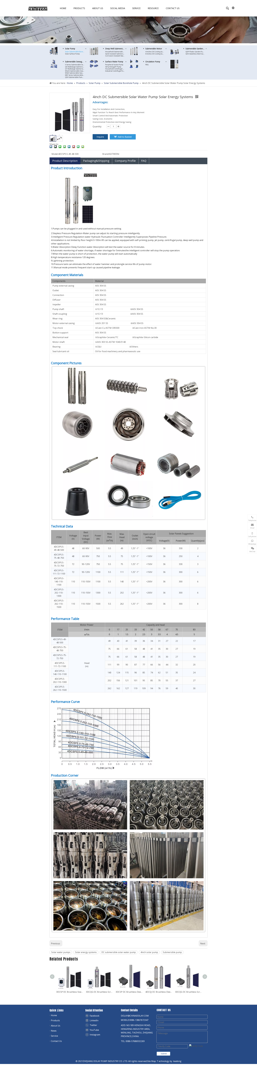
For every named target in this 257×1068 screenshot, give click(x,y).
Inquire (100, 136)
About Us (55, 1025)
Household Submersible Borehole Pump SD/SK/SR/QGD (116, 52)
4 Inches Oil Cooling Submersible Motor (156, 52)
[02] (94, 51)
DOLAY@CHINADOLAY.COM (135, 1015)
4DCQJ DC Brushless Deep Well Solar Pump (128, 991)
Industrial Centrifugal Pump (115, 71)
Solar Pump (70, 48)
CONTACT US (172, 8)
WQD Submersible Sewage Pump (76, 73)
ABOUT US (97, 8)
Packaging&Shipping (96, 161)
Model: (55, 153)
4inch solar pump (149, 952)
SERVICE (136, 8)
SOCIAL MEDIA (117, 8)
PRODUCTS (79, 8)
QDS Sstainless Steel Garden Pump (196, 54)
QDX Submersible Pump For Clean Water (76, 77)
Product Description (65, 161)
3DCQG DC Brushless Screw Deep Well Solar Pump (69, 991)
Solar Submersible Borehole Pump (76, 52)
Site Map (151, 1061)
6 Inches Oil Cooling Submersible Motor (156, 54)
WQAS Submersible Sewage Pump (76, 71)
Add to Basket (125, 136)
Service (54, 1035)
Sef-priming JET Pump (113, 67)
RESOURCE (153, 8)
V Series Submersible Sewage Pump (76, 65)
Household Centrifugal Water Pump (116, 69)
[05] (94, 64)
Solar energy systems (86, 952)
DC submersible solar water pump (118, 952)
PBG (147, 65)
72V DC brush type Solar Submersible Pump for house (187, 991)
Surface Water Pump (114, 61)
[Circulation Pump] (134, 64)
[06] (174, 51)
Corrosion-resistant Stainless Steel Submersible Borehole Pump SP (116, 56)
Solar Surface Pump (72, 54)
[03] (54, 64)
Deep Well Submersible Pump (116, 48)
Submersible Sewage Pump (76, 61)
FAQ (143, 161)
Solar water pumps (60, 952)
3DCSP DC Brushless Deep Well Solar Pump (98, 991)
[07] (174, 64)
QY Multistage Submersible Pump (76, 69)
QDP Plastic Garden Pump (195, 52)
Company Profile (125, 161)
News (53, 1030)
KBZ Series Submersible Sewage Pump (76, 75)
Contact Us (56, 1041)
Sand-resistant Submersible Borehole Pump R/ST (116, 54)
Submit (164, 1053)
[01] (54, 51)
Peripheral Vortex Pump (114, 65)
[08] (134, 51)
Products (55, 1020)
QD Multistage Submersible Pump (76, 67)
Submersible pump (172, 952)
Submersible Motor (153, 48)
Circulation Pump (152, 61)
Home (54, 1015)
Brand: (105, 153)
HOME (63, 8)
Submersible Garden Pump (196, 48)
